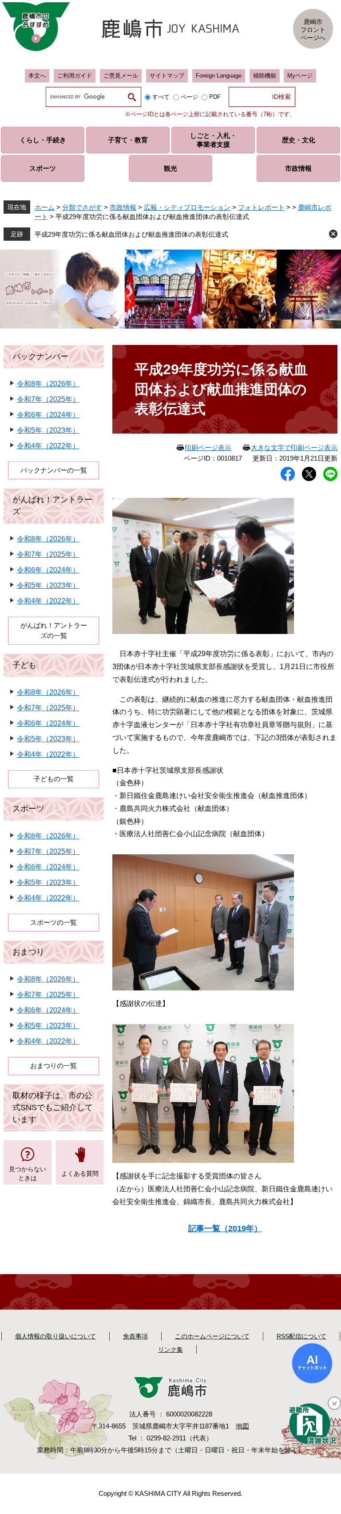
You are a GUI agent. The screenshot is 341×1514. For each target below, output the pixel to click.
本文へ (37, 75)
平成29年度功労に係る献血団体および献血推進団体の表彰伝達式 (131, 234)
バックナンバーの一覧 (53, 470)
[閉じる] (334, 1403)
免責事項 (135, 1336)
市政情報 (123, 207)
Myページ (300, 75)
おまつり (28, 951)
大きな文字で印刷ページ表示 (294, 447)
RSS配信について (301, 1336)
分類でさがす (82, 207)
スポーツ (28, 808)
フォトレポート (261, 207)
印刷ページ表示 (208, 447)
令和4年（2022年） (48, 446)
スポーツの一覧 (53, 922)
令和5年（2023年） (48, 430)
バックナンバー (40, 356)
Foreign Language (219, 75)
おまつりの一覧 (53, 1065)
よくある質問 (80, 1173)
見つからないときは (27, 1173)
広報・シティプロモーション (187, 207)
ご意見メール (120, 75)
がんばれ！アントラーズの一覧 (53, 630)
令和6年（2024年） (48, 415)
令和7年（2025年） (48, 399)
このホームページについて (212, 1336)
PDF (215, 97)
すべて (161, 97)
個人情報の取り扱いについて (55, 1336)
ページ (189, 97)
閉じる (333, 234)
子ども (24, 665)
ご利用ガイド (74, 75)
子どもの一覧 (54, 778)
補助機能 (264, 75)
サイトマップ (167, 75)
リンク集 (170, 1349)
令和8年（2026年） (48, 383)
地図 (242, 1426)
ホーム (45, 207)
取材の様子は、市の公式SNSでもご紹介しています (52, 1107)
